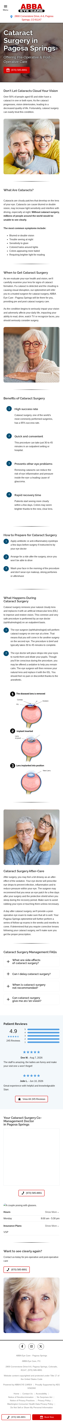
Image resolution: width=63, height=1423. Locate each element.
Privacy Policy (44, 1400)
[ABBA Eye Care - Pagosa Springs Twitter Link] (41, 1346)
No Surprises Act (44, 1397)
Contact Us (27, 1393)
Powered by (17, 1384)
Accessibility (41, 1393)
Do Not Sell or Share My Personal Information (31, 1407)
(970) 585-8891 (35, 1370)
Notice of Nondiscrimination (21, 1397)
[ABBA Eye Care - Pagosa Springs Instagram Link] (31, 1346)
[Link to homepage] (31, 8)
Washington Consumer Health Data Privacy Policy (30, 1404)
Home (16, 1393)
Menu (5, 10)
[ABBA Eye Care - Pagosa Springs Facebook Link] (22, 1346)
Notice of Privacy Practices (22, 1400)
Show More (51, 1212)
